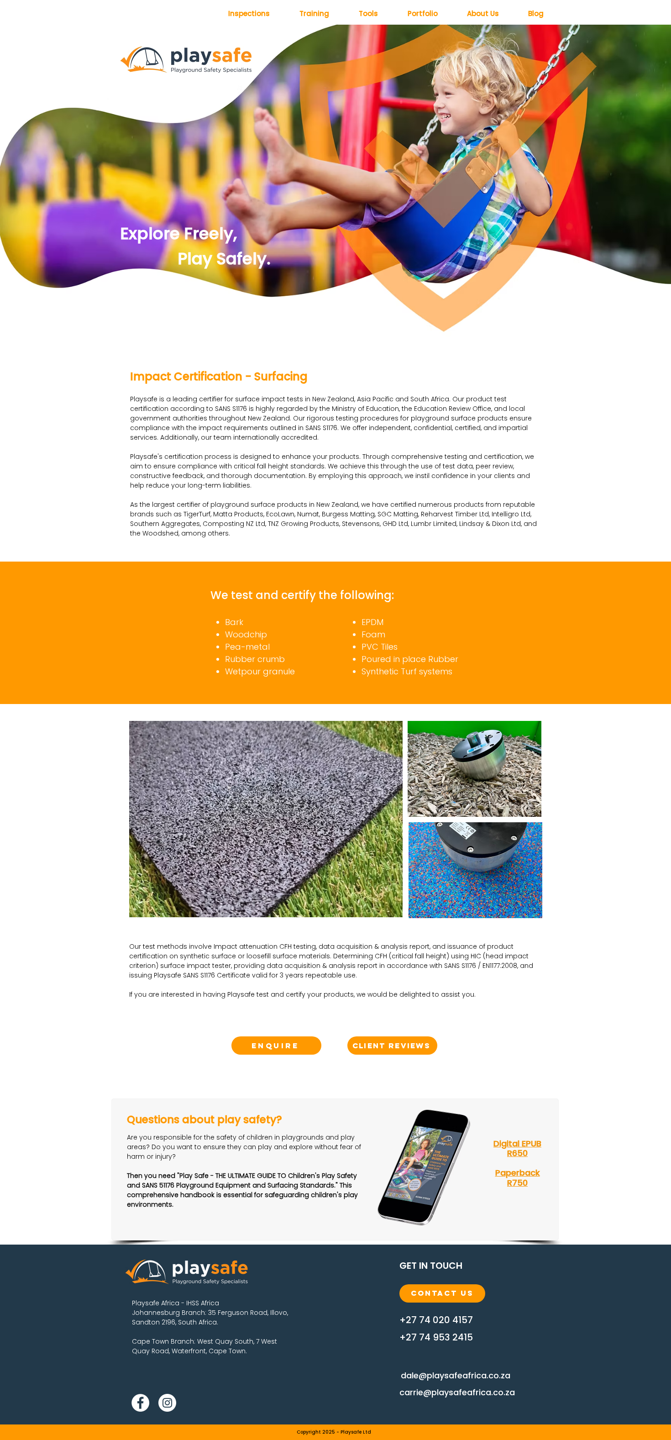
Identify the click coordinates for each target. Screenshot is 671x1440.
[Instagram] (167, 1403)
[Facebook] (140, 1403)
